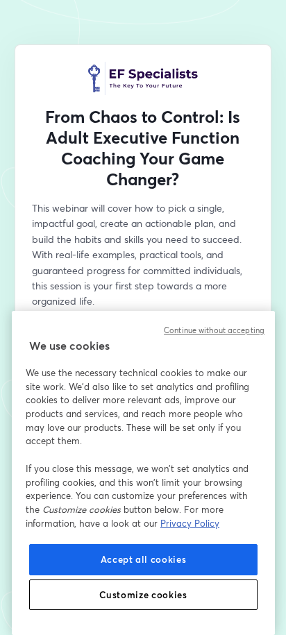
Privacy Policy (189, 523)
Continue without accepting (214, 330)
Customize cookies (143, 595)
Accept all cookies (144, 559)
